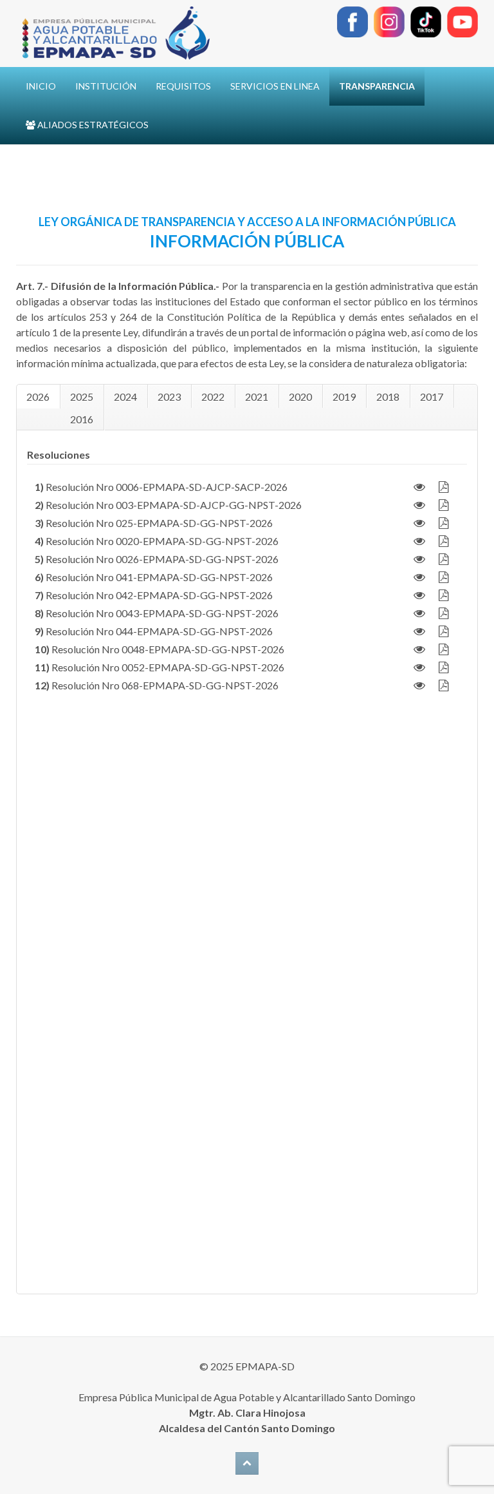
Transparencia (377, 86)
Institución (105, 86)
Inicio (41, 86)
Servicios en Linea (275, 86)
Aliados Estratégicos (92, 124)
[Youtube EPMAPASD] (462, 20)
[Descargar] (443, 487)
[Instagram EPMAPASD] (389, 20)
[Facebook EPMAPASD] (352, 20)
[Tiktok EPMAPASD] (425, 20)
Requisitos (183, 86)
